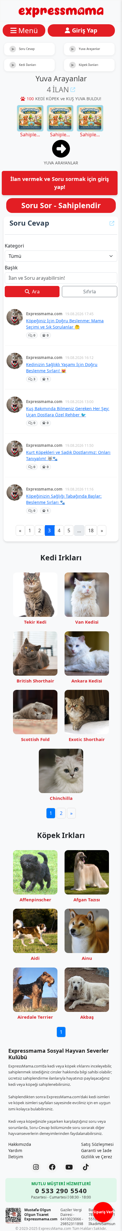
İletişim (15, 1156)
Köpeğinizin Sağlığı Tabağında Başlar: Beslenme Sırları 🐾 (64, 499)
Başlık (11, 267)
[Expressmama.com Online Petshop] (61, 11)
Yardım (15, 1150)
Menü (28, 30)
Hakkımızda (19, 1144)
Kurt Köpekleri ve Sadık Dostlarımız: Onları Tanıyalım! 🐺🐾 (68, 455)
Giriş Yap (84, 30)
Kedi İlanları (23, 65)
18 (91, 530)
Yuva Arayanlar (85, 49)
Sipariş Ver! (103, 1211)
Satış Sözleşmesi (97, 1144)
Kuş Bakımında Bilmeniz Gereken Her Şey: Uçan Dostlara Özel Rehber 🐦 (67, 412)
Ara (35, 291)
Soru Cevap (23, 49)
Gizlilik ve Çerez (96, 1156)
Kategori (14, 245)
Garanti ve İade (96, 1150)
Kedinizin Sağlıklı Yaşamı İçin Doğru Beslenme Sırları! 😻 (61, 367)
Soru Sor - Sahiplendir (61, 205)
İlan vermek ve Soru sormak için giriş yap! (59, 182)
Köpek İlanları (84, 65)
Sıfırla (89, 291)
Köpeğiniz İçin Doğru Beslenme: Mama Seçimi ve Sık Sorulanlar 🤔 (65, 324)
